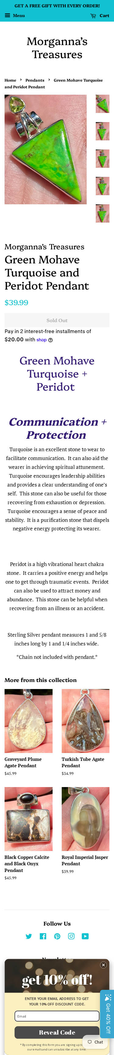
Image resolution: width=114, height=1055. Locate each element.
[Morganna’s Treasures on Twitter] (29, 937)
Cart (103, 15)
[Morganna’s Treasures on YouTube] (85, 937)
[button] (103, 965)
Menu (18, 15)
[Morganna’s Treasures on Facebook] (43, 937)
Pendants (35, 80)
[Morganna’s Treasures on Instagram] (71, 937)
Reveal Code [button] (57, 1032)
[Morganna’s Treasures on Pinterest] (57, 937)
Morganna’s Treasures (57, 47)
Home (10, 80)
